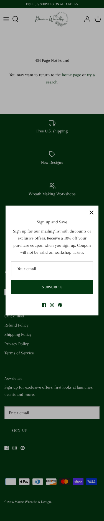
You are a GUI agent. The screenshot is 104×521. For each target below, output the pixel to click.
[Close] (91, 212)
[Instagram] (52, 305)
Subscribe (52, 287)
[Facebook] (44, 305)
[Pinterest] (60, 305)
